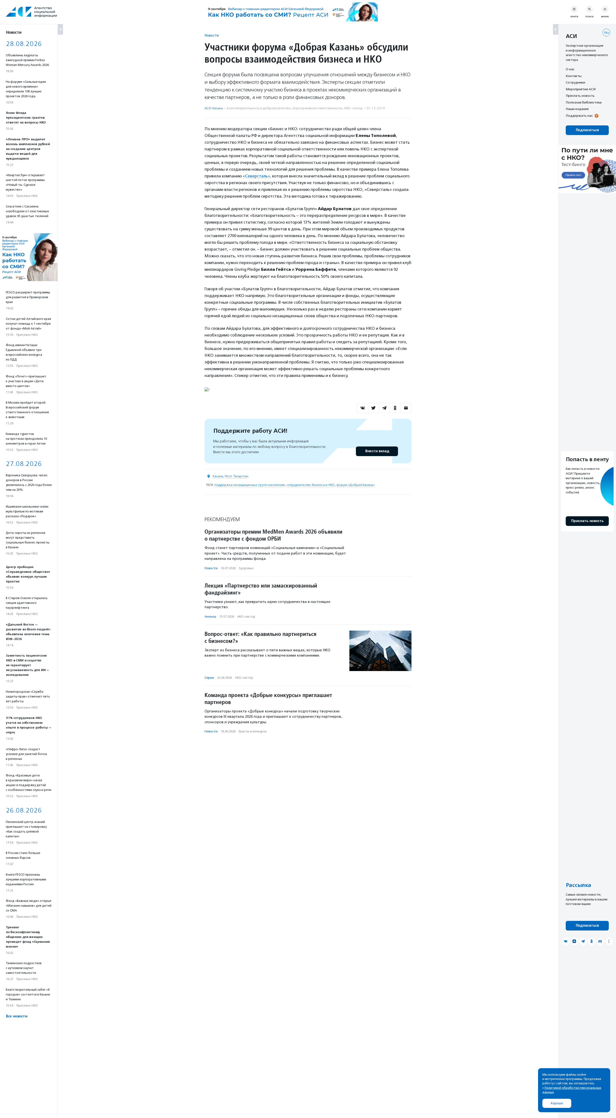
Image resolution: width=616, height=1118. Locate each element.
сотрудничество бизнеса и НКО (310, 485)
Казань (218, 476)
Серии (209, 677)
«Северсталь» (256, 176)
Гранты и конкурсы (253, 731)
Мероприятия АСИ (581, 89)
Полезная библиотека (584, 102)
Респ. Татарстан (236, 476)
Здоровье (246, 568)
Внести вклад (377, 451)
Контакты (574, 76)
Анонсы (210, 616)
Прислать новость (580, 95)
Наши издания (577, 109)
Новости (212, 35)
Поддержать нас (579, 115)
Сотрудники (575, 82)
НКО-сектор (353, 108)
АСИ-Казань (214, 108)
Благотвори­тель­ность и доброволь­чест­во (259, 108)
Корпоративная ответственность (317, 108)
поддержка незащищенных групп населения (249, 485)
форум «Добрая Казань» (355, 485)
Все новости (16, 1016)
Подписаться (587, 130)
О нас (570, 69)
